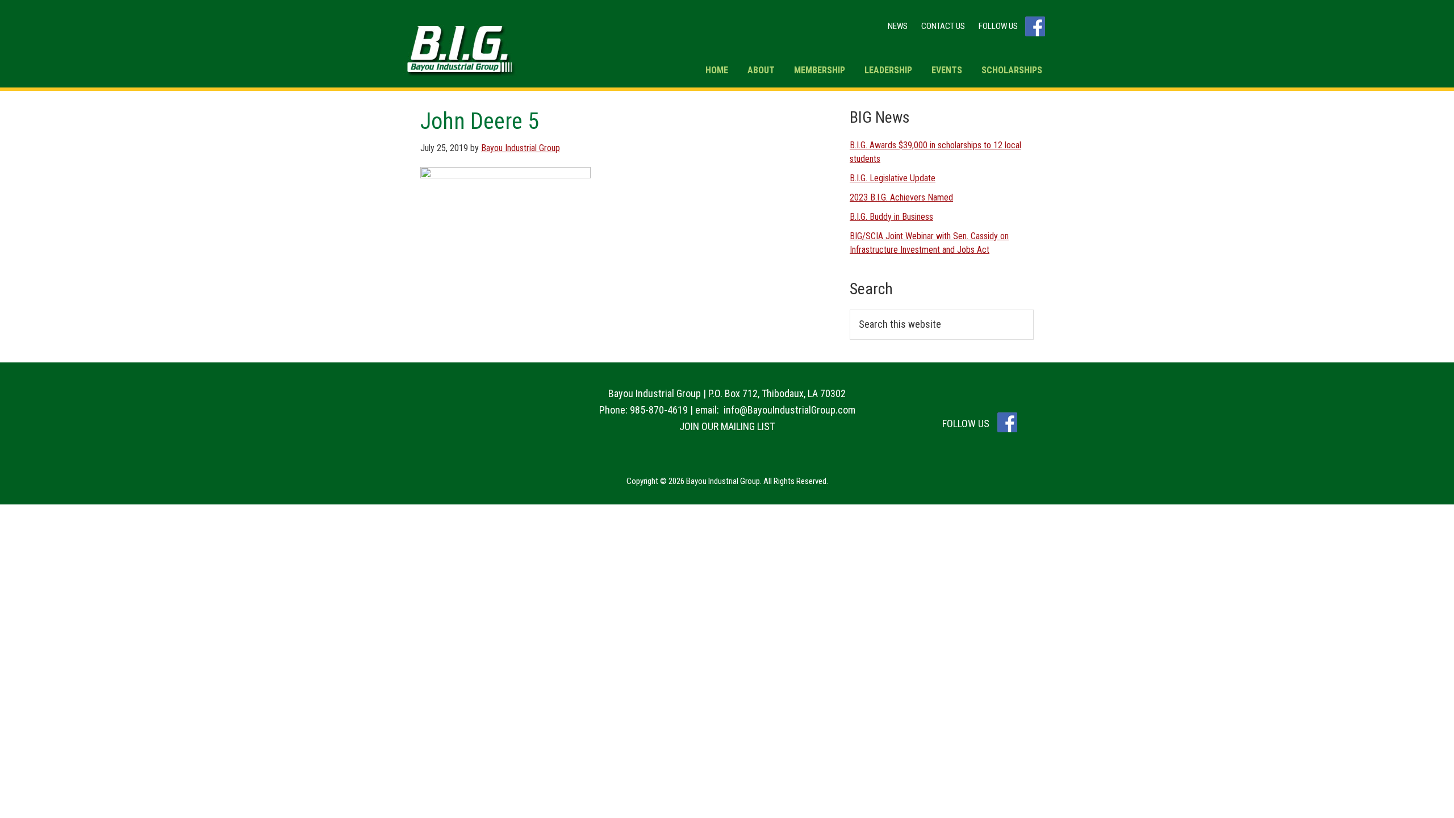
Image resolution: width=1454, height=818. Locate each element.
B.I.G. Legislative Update (892, 178)
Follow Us (999, 26)
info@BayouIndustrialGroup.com (789, 410)
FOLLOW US (967, 423)
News (898, 26)
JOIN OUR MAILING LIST (727, 426)
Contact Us (943, 26)
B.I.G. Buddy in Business (891, 216)
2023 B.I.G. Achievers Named (901, 197)
